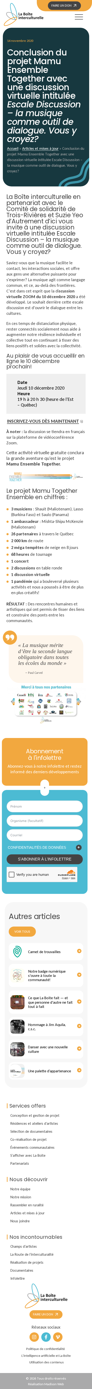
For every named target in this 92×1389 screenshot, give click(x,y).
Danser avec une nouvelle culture (48, 1049)
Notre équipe (20, 1189)
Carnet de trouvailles (44, 952)
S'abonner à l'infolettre (44, 859)
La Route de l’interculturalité (32, 1254)
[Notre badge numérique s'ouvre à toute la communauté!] (17, 975)
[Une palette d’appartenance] (17, 1071)
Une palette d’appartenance (49, 1071)
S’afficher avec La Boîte (28, 1155)
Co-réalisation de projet (28, 1139)
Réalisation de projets (26, 1262)
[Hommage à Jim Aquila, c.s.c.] (17, 1027)
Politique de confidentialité (45, 1349)
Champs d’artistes (23, 1246)
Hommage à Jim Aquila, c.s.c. (47, 1026)
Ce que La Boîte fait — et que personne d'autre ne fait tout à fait (50, 1002)
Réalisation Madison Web (46, 1384)
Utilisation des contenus (46, 1362)
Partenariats (19, 1163)
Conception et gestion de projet (34, 1115)
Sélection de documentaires (31, 1131)
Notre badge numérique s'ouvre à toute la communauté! (47, 975)
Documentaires (21, 1270)
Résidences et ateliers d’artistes (34, 1123)
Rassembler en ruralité (27, 1205)
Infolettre (17, 1278)
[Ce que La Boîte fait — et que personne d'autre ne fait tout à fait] (17, 1002)
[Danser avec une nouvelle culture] (17, 1049)
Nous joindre (20, 1221)
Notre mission (20, 1197)
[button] (74, 16)
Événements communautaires (32, 1147)
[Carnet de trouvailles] (17, 952)
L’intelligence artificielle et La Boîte (46, 1355)
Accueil (12, 148)
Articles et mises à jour (40, 148)
